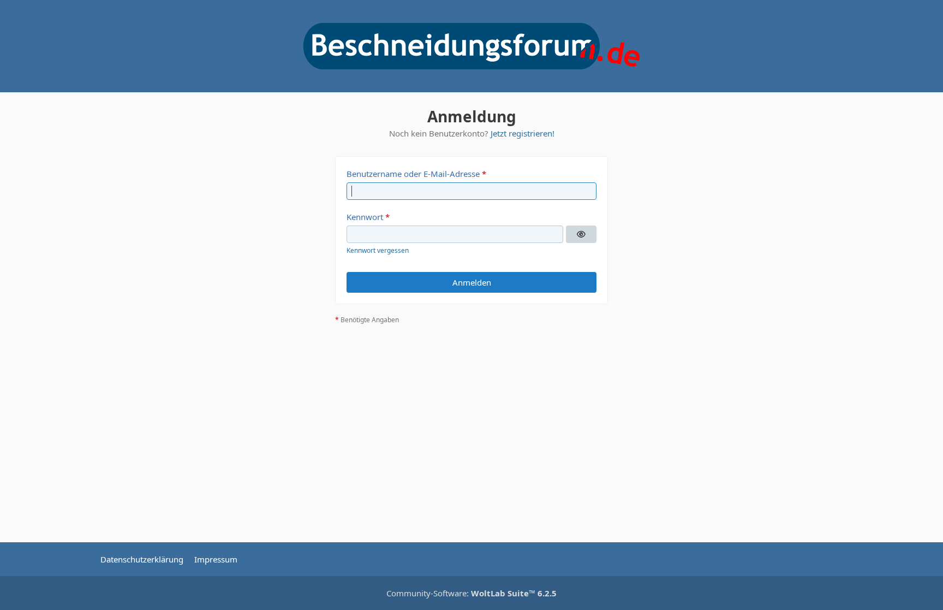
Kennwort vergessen (378, 250)
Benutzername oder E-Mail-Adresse (413, 173)
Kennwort (365, 216)
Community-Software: (471, 593)
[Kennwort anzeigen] (581, 234)
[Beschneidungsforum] (471, 46)
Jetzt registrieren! (522, 133)
